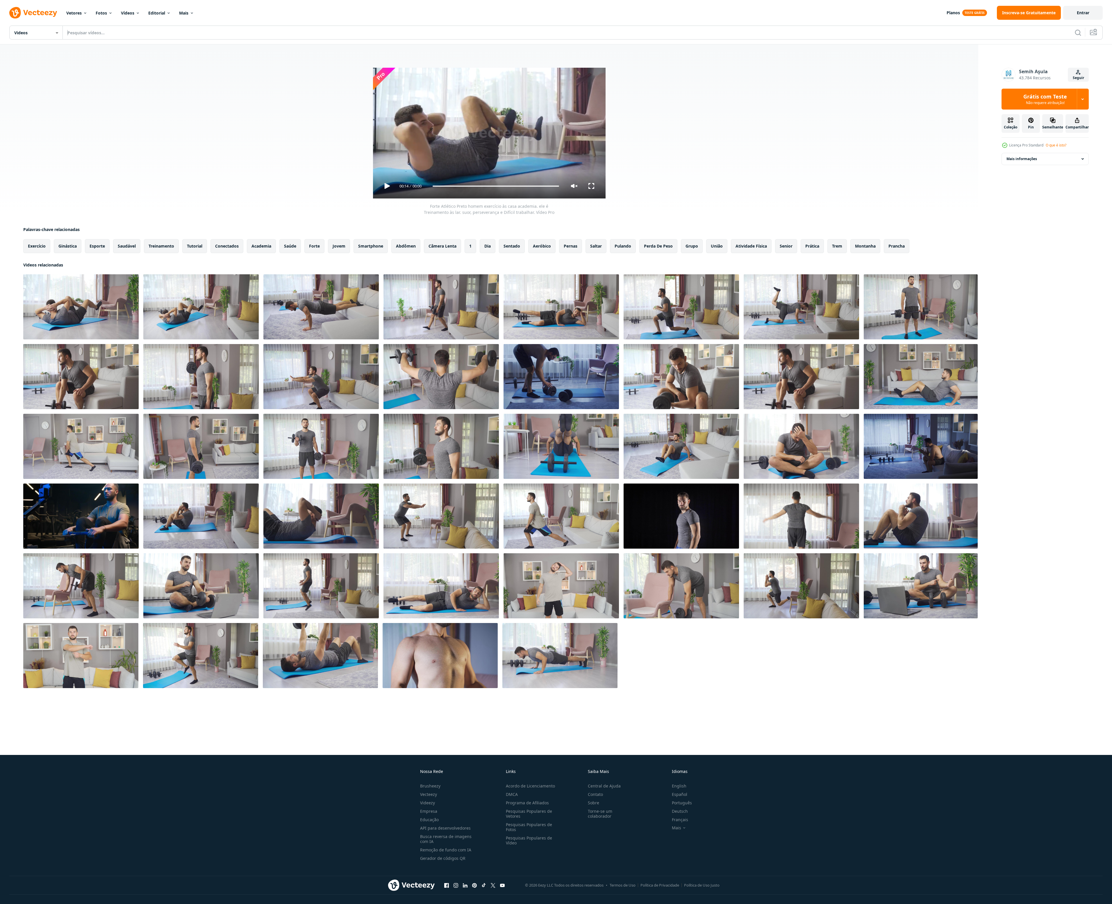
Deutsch (680, 811)
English (679, 786)
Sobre (593, 802)
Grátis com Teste (1045, 99)
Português (682, 802)
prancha (896, 246)
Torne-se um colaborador (600, 813)
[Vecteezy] (33, 13)
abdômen (406, 246)
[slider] (495, 186)
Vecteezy (428, 794)
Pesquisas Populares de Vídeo (529, 840)
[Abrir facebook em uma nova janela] (446, 885)
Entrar (1083, 12)
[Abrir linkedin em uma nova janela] (465, 885)
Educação (429, 819)
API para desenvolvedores (445, 828)
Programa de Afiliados (527, 802)
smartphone (370, 246)
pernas (570, 246)
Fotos (101, 13)
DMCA (512, 794)
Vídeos (127, 13)
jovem (339, 246)
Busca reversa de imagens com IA (446, 839)
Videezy (427, 802)
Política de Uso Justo (702, 885)
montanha (865, 246)
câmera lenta (442, 246)
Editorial (156, 13)
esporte (97, 246)
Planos (953, 12)
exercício (37, 246)
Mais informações (1021, 158)
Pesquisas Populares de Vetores (529, 813)
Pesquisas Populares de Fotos (529, 827)
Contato (595, 794)
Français (680, 819)
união (717, 246)
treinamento (161, 246)
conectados (227, 246)
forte (314, 246)
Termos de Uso (623, 885)
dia (487, 246)
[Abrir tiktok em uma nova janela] (483, 885)
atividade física (751, 246)
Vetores (74, 13)
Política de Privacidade (659, 885)
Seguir (1078, 77)
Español (679, 794)
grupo (692, 246)
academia (261, 246)
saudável (127, 246)
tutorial (194, 246)
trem (837, 246)
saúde (290, 246)
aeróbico (542, 246)
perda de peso (658, 246)
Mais (183, 13)
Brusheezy (430, 786)
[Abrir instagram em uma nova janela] (456, 885)
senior (786, 246)
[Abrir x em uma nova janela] (493, 885)
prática (812, 246)
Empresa (428, 811)
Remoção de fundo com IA (445, 850)
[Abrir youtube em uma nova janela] (502, 885)
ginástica (67, 246)
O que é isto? (1056, 145)
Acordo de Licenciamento (530, 786)
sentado (512, 246)
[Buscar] (1077, 32)
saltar (596, 246)
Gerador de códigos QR (442, 858)
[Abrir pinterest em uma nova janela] (474, 885)
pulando (623, 246)
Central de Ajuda (604, 786)
